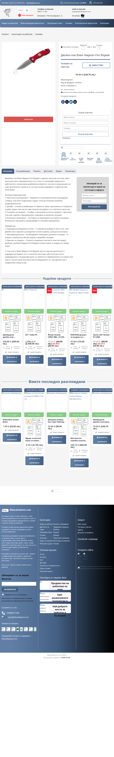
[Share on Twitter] (71, 102)
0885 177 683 (42, 11)
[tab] (8, 171)
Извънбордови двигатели (32, 23)
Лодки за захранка (46, 541)
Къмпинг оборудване (61, 524)
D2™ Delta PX (31, 335)
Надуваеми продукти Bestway (61, 528)
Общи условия (45, 568)
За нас (42, 554)
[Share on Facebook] (63, 102)
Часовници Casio (54, 23)
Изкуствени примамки (61, 538)
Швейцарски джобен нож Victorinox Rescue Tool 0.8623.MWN (10, 336)
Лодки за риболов (10, 23)
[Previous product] (99, 48)
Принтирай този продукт (71, 47)
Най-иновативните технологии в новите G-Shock (60, 599)
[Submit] (27, 10)
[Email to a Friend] (75, 102)
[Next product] (83, 48)
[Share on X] (67, 102)
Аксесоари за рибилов (61, 541)
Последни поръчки (84, 527)
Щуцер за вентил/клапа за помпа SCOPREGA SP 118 (33, 439)
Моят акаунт (82, 524)
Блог (41, 560)
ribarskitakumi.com (33, 3)
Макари (56, 535)
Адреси (80, 530)
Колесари (104, 23)
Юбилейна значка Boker (11, 421)
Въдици (56, 532)
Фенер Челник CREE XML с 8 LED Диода (56, 336)
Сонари (68, 23)
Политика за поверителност (50, 565)
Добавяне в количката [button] (11, 359)
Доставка (43, 563)
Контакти (43, 557)
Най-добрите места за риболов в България (60, 611)
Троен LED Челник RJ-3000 (101, 336)
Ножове (39, 34)
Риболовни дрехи (46, 544)
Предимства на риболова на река (60, 586)
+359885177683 (12, 613)
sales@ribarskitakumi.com (81, 11)
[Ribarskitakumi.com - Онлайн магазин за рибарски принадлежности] (8, 12)
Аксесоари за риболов (22, 34)
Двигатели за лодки (44, 528)
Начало (5, 34)
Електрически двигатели (86, 23)
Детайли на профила (85, 532)
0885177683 (97, 65)
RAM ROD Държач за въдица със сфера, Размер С (78, 336)
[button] (50, 16)
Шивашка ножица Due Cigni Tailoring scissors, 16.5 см (56, 421)
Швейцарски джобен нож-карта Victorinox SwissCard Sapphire (101, 421)
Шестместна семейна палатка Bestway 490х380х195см (78, 439)
